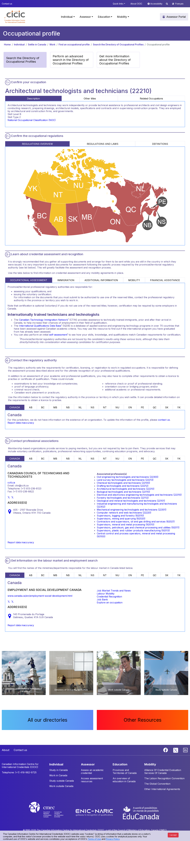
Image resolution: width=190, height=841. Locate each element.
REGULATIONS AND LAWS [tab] (102, 143)
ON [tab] (130, 407)
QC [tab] (154, 407)
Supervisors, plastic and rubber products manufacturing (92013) (133, 530)
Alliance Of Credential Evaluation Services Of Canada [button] (162, 771)
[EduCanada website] (141, 812)
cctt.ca (11, 482)
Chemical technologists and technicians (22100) (123, 482)
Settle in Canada (37, 44)
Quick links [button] (118, 3)
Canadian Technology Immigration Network (43, 319)
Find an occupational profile (74, 44)
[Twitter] (176, 749)
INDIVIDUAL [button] (56, 764)
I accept (173, 835)
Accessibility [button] (156, 3)
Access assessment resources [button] (92, 780)
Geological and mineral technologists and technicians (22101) (131, 500)
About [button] (5, 750)
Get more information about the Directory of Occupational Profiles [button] (115, 59)
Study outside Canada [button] (61, 780)
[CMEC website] (50, 812)
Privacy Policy (112, 839)
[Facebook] (166, 749)
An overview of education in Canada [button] (124, 780)
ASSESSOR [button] (88, 764)
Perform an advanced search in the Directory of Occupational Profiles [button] (71, 59)
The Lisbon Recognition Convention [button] (164, 778)
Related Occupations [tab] (151, 98)
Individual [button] (67, 16)
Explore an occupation (109, 602)
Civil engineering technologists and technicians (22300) (127, 476)
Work (52, 44)
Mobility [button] (122, 16)
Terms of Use (94, 839)
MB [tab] (55, 407)
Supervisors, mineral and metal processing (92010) (125, 524)
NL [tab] (80, 407)
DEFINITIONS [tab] (160, 143)
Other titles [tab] (90, 98)
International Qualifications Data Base (40, 325)
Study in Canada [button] (58, 770)
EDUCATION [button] (120, 764)
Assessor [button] (85, 16)
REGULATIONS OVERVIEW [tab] (37, 143)
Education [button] (104, 16)
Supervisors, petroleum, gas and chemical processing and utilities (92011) (138, 527)
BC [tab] (42, 407)
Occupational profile (158, 44)
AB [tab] (30, 407)
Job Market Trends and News (114, 590)
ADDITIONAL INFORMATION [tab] (101, 280)
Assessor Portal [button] (176, 16)
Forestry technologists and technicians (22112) (123, 497)
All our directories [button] (47, 720)
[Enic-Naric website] (95, 812)
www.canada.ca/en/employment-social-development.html (40, 595)
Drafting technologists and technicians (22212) (122, 485)
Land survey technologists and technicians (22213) (125, 479)
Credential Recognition (109, 596)
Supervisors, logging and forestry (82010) (120, 515)
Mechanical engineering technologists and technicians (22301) (131, 509)
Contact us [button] (7, 3)
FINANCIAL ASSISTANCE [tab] (165, 280)
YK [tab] (178, 407)
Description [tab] (33, 98)
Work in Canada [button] (58, 775)
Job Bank (102, 599)
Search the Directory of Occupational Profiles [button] (22, 59)
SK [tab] (166, 407)
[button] (15, 17)
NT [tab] (105, 407)
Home (7, 44)
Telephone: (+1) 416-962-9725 (19, 772)
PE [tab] (142, 407)
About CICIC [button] (136, 3)
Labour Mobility (105, 593)
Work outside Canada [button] (61, 786)
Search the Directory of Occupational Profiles (118, 44)
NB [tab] (68, 407)
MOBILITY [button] (150, 764)
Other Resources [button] (143, 720)
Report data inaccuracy (21, 422)
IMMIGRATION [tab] (65, 280)
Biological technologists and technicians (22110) (123, 491)
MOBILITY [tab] (134, 280)
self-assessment (58, 334)
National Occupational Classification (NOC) (32, 120)
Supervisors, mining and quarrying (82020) (121, 518)
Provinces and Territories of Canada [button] (125, 771)
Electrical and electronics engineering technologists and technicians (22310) (139, 494)
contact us (164, 419)
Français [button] (179, 3)
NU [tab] (117, 407)
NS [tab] (92, 407)
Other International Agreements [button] (162, 789)
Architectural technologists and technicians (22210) (125, 488)
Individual (19, 44)
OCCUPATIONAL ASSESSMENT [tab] (28, 280)
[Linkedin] (185, 749)
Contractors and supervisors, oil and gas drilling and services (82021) (136, 521)
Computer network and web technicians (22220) (124, 512)
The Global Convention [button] (157, 783)
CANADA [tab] (15, 407)
